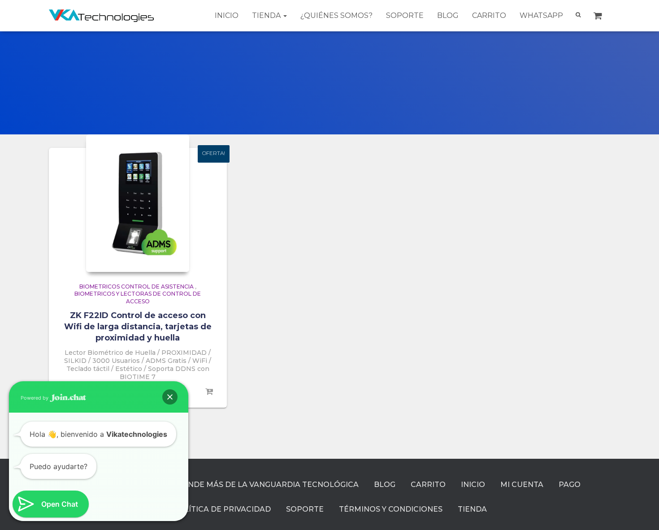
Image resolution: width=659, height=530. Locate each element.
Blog (448, 15)
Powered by (35, 398)
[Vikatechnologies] (101, 15)
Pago (570, 484)
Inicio (226, 15)
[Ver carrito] (599, 15)
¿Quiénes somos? (336, 15)
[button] (170, 397)
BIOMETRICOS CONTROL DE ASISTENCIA (136, 286)
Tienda (267, 15)
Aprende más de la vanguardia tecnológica (263, 484)
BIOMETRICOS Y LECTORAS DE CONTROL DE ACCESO (137, 297)
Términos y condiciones (390, 509)
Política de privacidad (222, 509)
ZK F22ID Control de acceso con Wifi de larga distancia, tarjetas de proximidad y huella (138, 326)
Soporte (405, 15)
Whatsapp (541, 15)
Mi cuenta (521, 484)
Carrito (489, 15)
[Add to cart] (208, 392)
